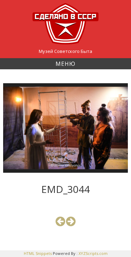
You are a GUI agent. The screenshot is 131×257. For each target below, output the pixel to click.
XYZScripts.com (93, 253)
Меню (65, 64)
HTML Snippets (38, 253)
